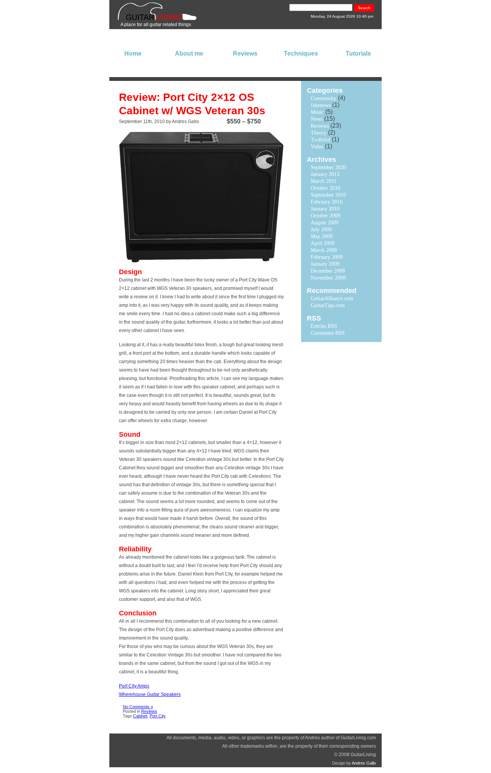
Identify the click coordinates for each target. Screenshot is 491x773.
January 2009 (325, 264)
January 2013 (325, 174)
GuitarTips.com (328, 305)
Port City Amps (134, 686)
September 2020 (328, 167)
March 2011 (323, 181)
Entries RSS (324, 326)
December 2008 (328, 271)
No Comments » (138, 706)
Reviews (245, 53)
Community (323, 98)
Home (133, 53)
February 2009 (327, 257)
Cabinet (140, 716)
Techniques (301, 53)
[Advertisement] (324, 463)
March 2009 (324, 250)
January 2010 (325, 209)
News (317, 119)
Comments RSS (328, 333)
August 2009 (324, 222)
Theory (318, 133)
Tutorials (358, 53)
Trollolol (320, 140)
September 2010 (328, 195)
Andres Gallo (364, 763)
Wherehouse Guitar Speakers (150, 694)
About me (189, 53)
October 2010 (325, 188)
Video (317, 147)
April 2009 (322, 243)
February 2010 (327, 202)
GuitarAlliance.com (332, 298)
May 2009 (322, 236)
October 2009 (325, 216)
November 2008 (328, 278)
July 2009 (321, 229)
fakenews (321, 105)
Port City (158, 716)
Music (317, 112)
